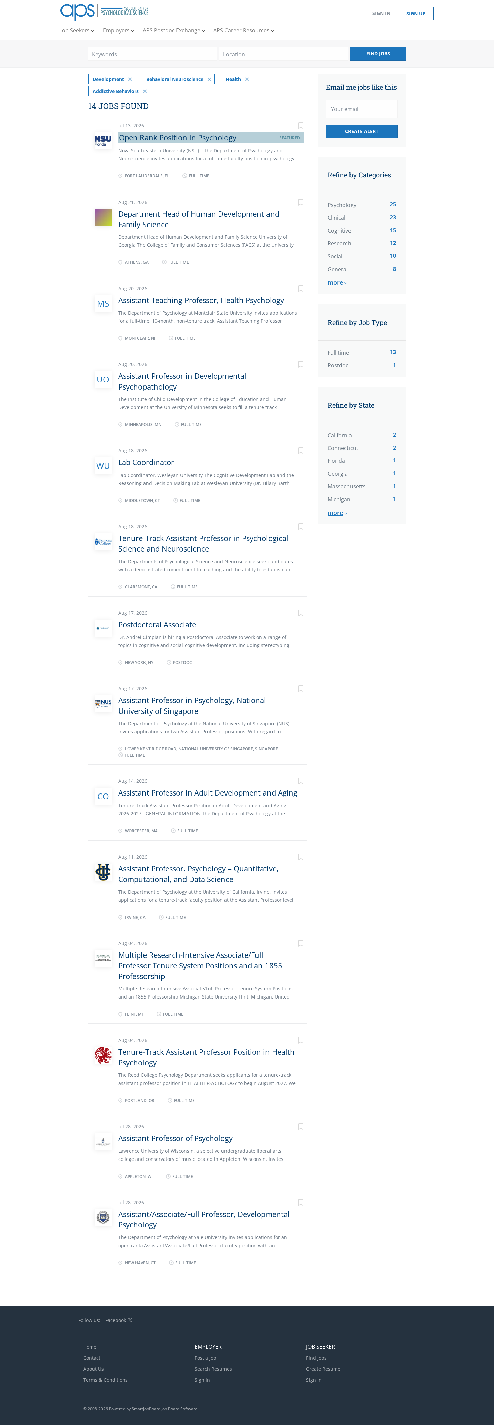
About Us (93, 1369)
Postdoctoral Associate (157, 624)
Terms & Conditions (105, 1380)
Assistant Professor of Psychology (175, 1138)
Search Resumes (213, 1369)
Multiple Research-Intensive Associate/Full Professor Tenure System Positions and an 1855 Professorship (200, 965)
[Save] (294, 126)
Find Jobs (378, 53)
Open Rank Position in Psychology (177, 137)
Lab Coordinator (146, 462)
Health (233, 79)
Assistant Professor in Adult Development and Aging (207, 792)
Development (108, 79)
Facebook (115, 1320)
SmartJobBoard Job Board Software (164, 1409)
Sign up (416, 13)
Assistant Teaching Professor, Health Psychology (201, 300)
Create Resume (323, 1369)
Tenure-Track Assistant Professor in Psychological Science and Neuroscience (203, 543)
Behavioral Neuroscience (174, 79)
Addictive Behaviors (116, 91)
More (335, 282)
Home (89, 1347)
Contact (91, 1358)
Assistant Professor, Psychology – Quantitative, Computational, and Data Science (198, 873)
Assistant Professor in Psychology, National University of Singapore (192, 705)
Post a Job (205, 1358)
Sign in (381, 13)
